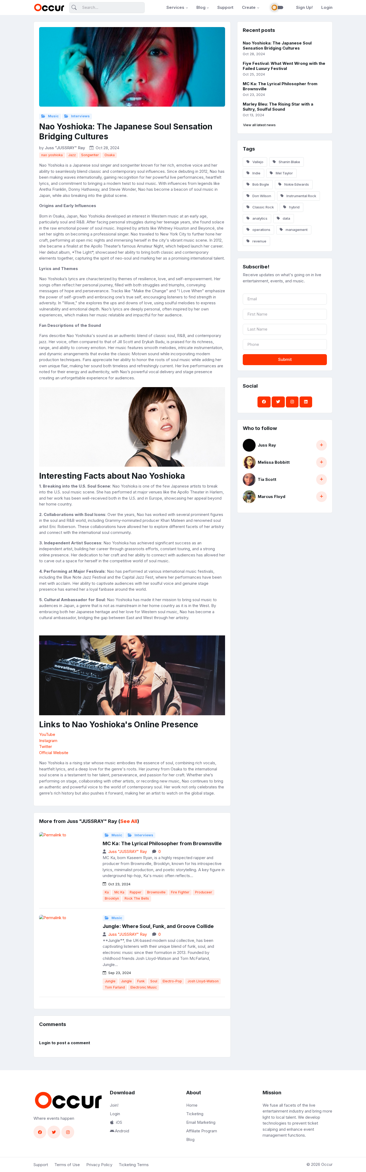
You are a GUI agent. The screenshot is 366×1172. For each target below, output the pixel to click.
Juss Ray (267, 445)
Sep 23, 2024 (119, 973)
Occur (327, 1164)
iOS (119, 1122)
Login (327, 7)
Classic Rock (263, 207)
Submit (285, 359)
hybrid (294, 207)
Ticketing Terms (134, 1164)
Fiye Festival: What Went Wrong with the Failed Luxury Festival (284, 66)
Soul (153, 981)
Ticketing (194, 1113)
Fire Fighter (180, 892)
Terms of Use (67, 1164)
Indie (256, 173)
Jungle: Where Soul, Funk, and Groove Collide (158, 926)
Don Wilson (261, 196)
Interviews (80, 116)
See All (128, 821)
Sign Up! (304, 7)
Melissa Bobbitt (274, 462)
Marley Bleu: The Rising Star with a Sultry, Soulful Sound (278, 107)
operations (261, 229)
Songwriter (90, 155)
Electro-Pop (172, 981)
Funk (141, 981)
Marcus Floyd (271, 496)
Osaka (109, 155)
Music (53, 116)
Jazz (72, 155)
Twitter (45, 746)
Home (191, 1105)
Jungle (110, 981)
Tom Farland (115, 987)
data (286, 218)
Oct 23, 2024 (118, 884)
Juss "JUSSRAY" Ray (65, 147)
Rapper (135, 892)
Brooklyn (112, 898)
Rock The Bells (137, 898)
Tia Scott (267, 479)
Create (249, 7)
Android (122, 1130)
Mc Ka (119, 892)
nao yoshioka (52, 155)
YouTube (47, 734)
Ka (107, 892)
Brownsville (156, 892)
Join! (114, 1105)
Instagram (48, 740)
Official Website (53, 752)
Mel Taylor (284, 173)
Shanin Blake (289, 162)
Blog (201, 7)
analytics (259, 218)
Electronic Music (143, 987)
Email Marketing (200, 1122)
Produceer (203, 892)
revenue (259, 241)
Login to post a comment (64, 1042)
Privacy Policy (99, 1164)
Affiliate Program (201, 1130)
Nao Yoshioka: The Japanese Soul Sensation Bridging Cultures (277, 45)
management (296, 229)
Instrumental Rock (301, 196)
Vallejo (257, 162)
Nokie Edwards (296, 184)
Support (225, 7)
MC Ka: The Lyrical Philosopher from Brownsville (162, 843)
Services (175, 7)
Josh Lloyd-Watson (203, 981)
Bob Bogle (260, 184)
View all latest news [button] (259, 125)
